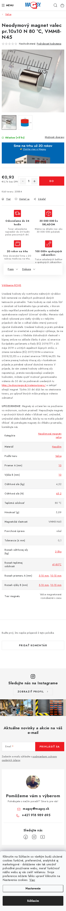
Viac (32, 880)
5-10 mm (44, 575)
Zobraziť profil (31, 691)
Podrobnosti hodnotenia (49, 43)
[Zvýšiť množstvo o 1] (34, 181)
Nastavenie (33, 888)
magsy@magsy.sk (36, 808)
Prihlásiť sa (50, 746)
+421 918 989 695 (36, 815)
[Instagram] (34, 837)
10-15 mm (55, 575)
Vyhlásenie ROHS (11, 285)
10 (60, 465)
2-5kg (58, 551)
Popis (11, 269)
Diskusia (26, 269)
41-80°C (57, 564)
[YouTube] (42, 837)
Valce (58, 456)
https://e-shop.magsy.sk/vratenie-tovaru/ (24, 385)
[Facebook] (26, 837)
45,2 (58, 493)
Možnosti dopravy (54, 137)
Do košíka (51, 182)
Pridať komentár (33, 645)
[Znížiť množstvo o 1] (23, 181)
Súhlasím (33, 901)
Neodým (56, 446)
